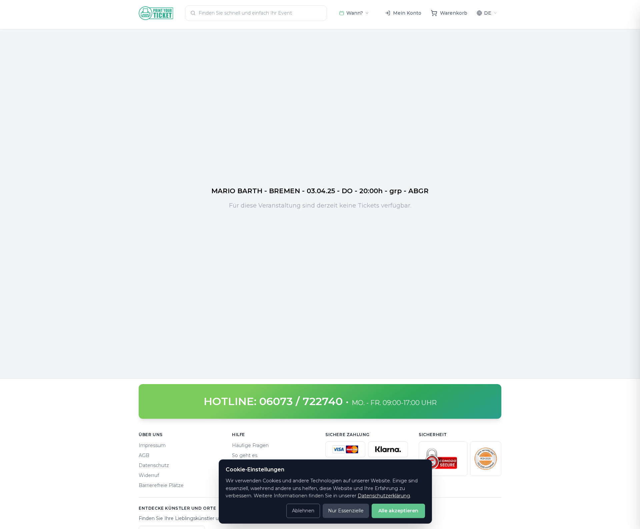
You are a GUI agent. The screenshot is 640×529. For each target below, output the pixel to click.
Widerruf (149, 475)
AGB (144, 455)
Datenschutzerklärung (384, 496)
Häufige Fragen (250, 445)
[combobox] (256, 13)
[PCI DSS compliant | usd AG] (485, 458)
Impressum (152, 445)
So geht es (244, 455)
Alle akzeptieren (398, 511)
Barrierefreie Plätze (161, 485)
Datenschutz (154, 465)
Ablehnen (303, 511)
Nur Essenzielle (346, 511)
